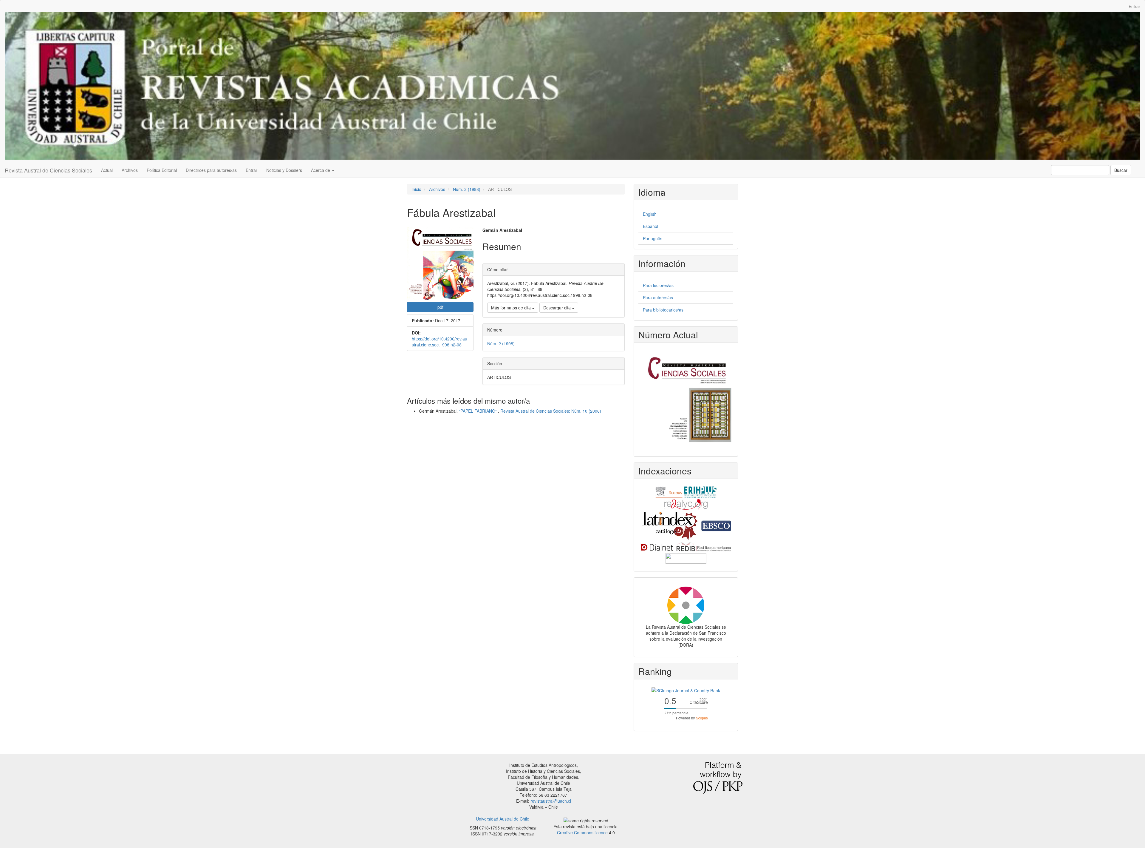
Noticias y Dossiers (284, 170)
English (650, 214)
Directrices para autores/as (211, 170)
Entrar (1134, 6)
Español (650, 226)
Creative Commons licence (582, 832)
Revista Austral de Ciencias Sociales (48, 170)
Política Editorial (162, 170)
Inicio (416, 189)
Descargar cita (557, 308)
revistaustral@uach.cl (550, 801)
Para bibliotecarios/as (663, 310)
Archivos (130, 170)
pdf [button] (440, 307)
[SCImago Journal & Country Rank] (686, 690)
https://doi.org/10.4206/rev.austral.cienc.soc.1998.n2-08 (439, 342)
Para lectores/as (658, 285)
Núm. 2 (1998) (466, 189)
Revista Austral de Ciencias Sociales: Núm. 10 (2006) (550, 411)
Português (652, 238)
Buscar (1120, 170)
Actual (107, 170)
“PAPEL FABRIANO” (478, 411)
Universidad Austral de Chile (502, 819)
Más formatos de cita (511, 308)
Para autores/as (658, 297)
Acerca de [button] (321, 170)
